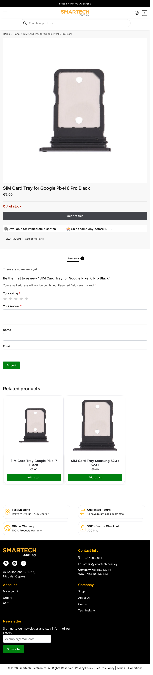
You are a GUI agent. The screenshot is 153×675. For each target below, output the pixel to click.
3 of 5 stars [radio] (16, 299)
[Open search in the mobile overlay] (75, 23)
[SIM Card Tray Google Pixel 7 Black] (33, 425)
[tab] (75, 258)
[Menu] (8, 13)
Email (6, 346)
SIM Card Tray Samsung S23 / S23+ (95, 463)
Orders (7, 597)
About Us (84, 597)
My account (10, 591)
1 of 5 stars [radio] (5, 299)
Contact (83, 604)
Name (7, 330)
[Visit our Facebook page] (6, 563)
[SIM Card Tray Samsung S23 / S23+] (95, 425)
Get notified (75, 216)
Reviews (75, 258)
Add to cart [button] (33, 477)
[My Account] (137, 13)
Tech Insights (87, 610)
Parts (17, 33)
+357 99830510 (93, 557)
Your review (12, 306)
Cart (6, 603)
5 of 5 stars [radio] (27, 299)
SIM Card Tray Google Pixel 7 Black (33, 463)
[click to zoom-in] (75, 110)
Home (6, 33)
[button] (144, 13)
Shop (81, 591)
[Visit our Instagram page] (14, 563)
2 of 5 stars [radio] (10, 299)
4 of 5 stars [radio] (21, 299)
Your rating (11, 293)
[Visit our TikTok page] (23, 563)
